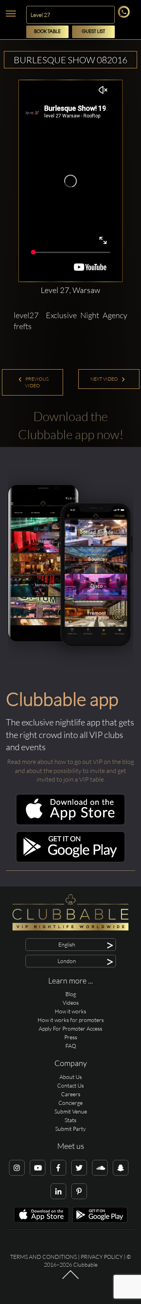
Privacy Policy (102, 1256)
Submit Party (70, 1128)
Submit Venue (70, 1111)
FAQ (70, 1045)
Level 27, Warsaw (70, 290)
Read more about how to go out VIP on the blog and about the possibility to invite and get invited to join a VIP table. (70, 771)
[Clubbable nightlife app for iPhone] (70, 823)
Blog (70, 994)
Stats (70, 1120)
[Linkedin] (58, 1191)
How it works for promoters (71, 1019)
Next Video (104, 379)
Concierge (70, 1102)
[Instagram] (17, 1168)
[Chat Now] (125, 15)
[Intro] (70, 1278)
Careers (70, 1094)
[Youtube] (37, 1168)
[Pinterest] (79, 1191)
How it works (70, 1011)
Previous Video (37, 382)
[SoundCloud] (100, 1168)
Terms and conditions (43, 1256)
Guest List (93, 31)
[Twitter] (79, 1168)
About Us (71, 1076)
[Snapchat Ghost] (120, 1168)
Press (70, 1037)
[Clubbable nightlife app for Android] (70, 860)
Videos (71, 1002)
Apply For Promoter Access (70, 1028)
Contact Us (70, 1085)
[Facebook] (58, 1168)
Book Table (47, 31)
